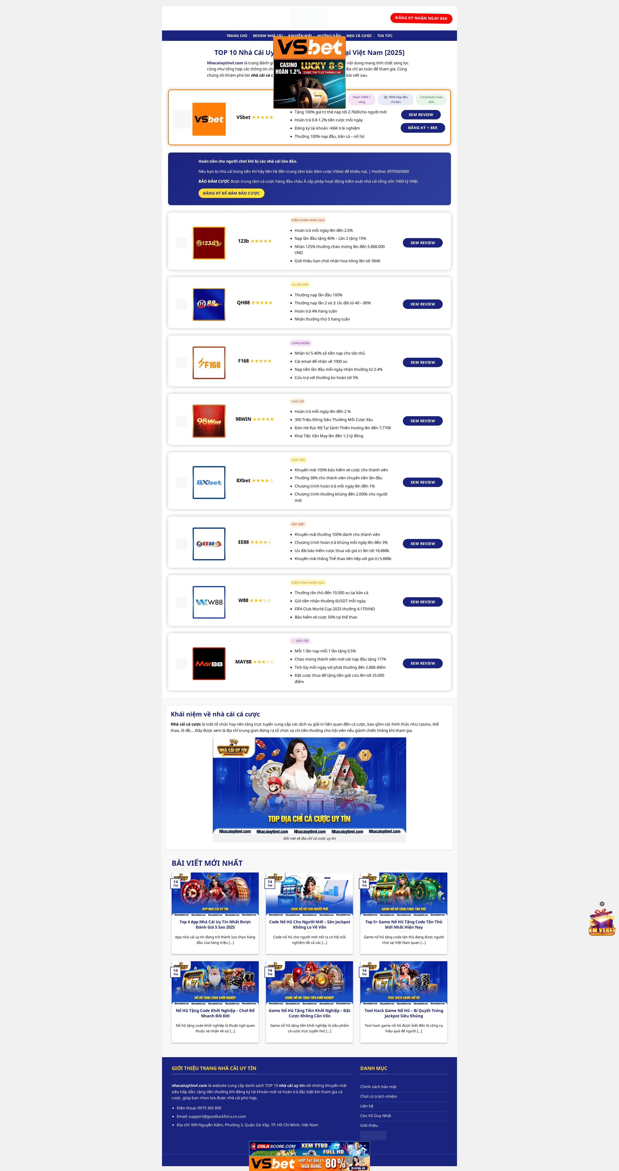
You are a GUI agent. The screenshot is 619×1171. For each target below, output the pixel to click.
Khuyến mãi (300, 35)
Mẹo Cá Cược (359, 35)
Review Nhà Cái (268, 35)
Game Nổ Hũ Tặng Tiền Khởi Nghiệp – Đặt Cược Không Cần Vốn (309, 1013)
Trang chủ (237, 35)
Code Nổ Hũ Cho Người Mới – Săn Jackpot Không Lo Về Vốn (309, 924)
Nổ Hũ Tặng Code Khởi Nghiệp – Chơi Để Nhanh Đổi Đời (215, 1013)
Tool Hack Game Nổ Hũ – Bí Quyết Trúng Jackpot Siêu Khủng (404, 1013)
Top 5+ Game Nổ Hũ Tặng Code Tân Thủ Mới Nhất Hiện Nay (403, 924)
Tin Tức (384, 35)
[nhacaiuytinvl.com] (309, 18)
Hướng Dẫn (329, 35)
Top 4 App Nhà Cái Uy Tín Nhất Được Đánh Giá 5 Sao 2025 (215, 924)
